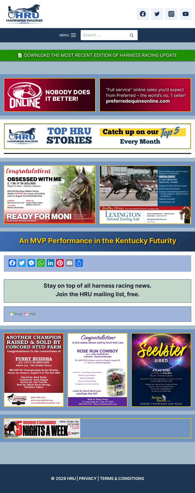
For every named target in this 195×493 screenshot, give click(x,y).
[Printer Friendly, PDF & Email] (97, 314)
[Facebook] (143, 14)
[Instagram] (171, 14)
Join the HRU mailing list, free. (98, 294)
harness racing (113, 285)
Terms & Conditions (122, 478)
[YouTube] (185, 14)
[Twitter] (157, 14)
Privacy (88, 478)
